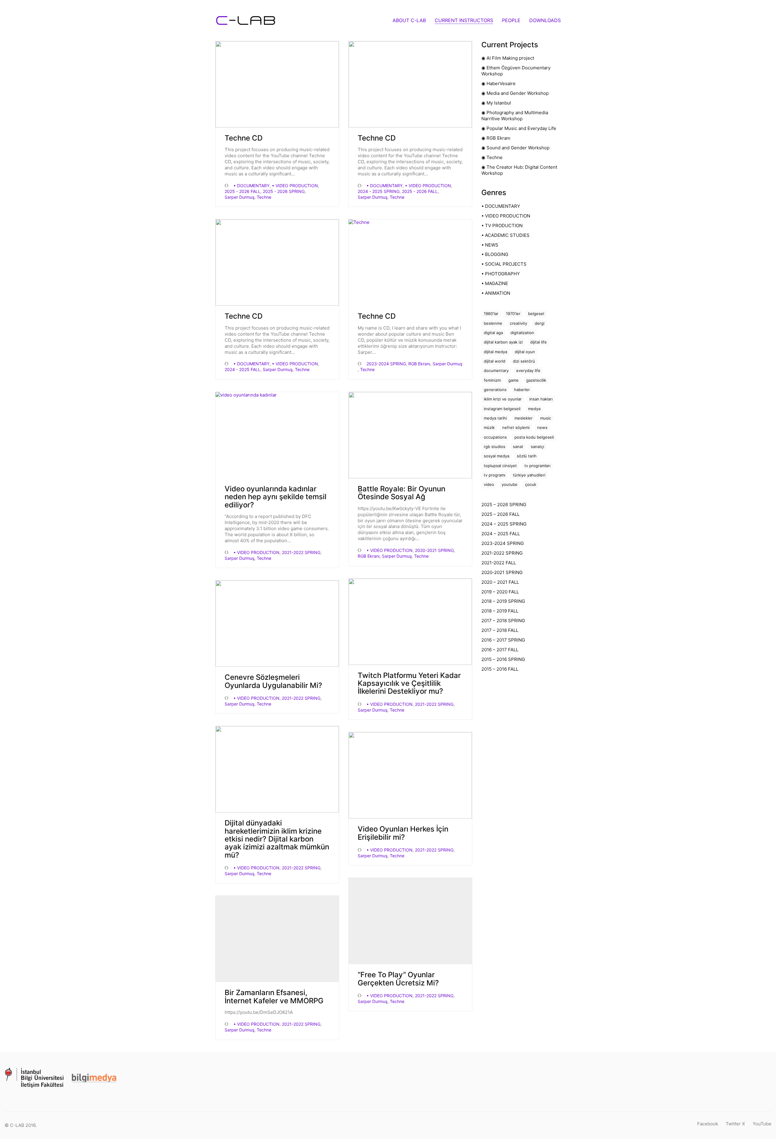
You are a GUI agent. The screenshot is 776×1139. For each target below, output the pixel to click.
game (513, 380)
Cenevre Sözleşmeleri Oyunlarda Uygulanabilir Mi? (273, 681)
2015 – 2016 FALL (499, 669)
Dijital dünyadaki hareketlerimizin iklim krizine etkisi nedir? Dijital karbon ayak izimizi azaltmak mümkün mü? (277, 839)
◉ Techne (492, 157)
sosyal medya (496, 455)
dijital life (538, 342)
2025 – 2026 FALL (500, 514)
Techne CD (244, 138)
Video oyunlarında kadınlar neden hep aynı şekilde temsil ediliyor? (275, 497)
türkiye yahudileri (529, 475)
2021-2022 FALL (498, 563)
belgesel (536, 313)
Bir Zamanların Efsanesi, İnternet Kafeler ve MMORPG (274, 997)
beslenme (493, 323)
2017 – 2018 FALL (499, 630)
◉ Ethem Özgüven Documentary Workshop (515, 71)
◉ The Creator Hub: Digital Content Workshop (519, 170)
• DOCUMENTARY (251, 185)
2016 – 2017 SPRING (503, 640)
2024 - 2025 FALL (242, 369)
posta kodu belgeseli (534, 437)
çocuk (530, 484)
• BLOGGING (494, 254)
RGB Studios (494, 446)
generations (495, 389)
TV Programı (494, 475)
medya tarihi (495, 418)
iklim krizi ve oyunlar (503, 399)
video (489, 484)
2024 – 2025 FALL (500, 533)
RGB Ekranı (419, 363)
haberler (522, 389)
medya (534, 408)
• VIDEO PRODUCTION (295, 185)
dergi (539, 323)
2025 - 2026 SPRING (284, 191)
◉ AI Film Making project (507, 58)
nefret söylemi (516, 427)
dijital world (494, 361)
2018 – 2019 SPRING (503, 601)
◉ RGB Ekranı (495, 138)
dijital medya (495, 351)
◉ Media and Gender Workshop (515, 93)
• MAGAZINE (494, 283)
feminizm (492, 380)
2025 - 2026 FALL (242, 191)
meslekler (523, 418)
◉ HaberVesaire (498, 83)
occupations (495, 437)
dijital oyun (525, 351)
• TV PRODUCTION (502, 225)
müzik (489, 427)
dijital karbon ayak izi (503, 342)
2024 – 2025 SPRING (504, 524)
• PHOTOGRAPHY (500, 274)
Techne (264, 197)
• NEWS (489, 245)
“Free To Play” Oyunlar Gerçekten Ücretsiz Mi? (398, 979)
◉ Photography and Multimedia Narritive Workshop (514, 115)
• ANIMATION (495, 293)
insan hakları (541, 399)
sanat (518, 446)
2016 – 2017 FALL (499, 650)
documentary (496, 370)
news (542, 427)
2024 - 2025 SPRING (379, 191)
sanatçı (537, 446)
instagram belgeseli (502, 408)
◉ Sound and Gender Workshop (515, 148)
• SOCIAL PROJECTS (504, 264)
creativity (518, 323)
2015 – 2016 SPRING (503, 659)
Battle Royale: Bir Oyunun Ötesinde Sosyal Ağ (401, 493)
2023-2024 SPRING (386, 363)
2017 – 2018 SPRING (503, 620)
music (545, 418)
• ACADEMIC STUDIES (505, 235)
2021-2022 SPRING (301, 552)
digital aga (493, 332)
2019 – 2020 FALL (500, 592)
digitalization (522, 332)
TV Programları (537, 465)
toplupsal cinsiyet (500, 465)
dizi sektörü (524, 361)
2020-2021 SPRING (434, 550)
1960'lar (491, 313)
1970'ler (513, 313)
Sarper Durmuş (239, 197)
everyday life (528, 370)
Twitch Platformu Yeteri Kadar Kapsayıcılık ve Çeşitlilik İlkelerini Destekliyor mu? (409, 684)
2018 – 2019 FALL (499, 611)
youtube (509, 484)
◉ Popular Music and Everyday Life (518, 128)
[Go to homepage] (245, 20)
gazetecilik (536, 380)
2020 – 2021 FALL (500, 582)
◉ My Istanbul (496, 103)
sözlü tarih (527, 455)
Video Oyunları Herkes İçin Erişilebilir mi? (403, 833)
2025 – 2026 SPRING (503, 504)
